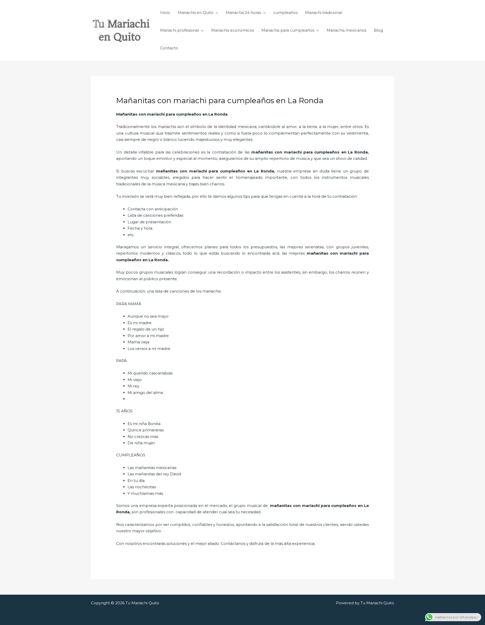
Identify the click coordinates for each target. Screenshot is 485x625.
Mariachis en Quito (195, 12)
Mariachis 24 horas (243, 12)
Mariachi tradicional (323, 12)
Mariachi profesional (179, 30)
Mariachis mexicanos (346, 30)
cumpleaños (285, 12)
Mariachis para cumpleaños (287, 30)
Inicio (165, 12)
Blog (378, 30)
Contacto (169, 48)
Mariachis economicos (232, 30)
